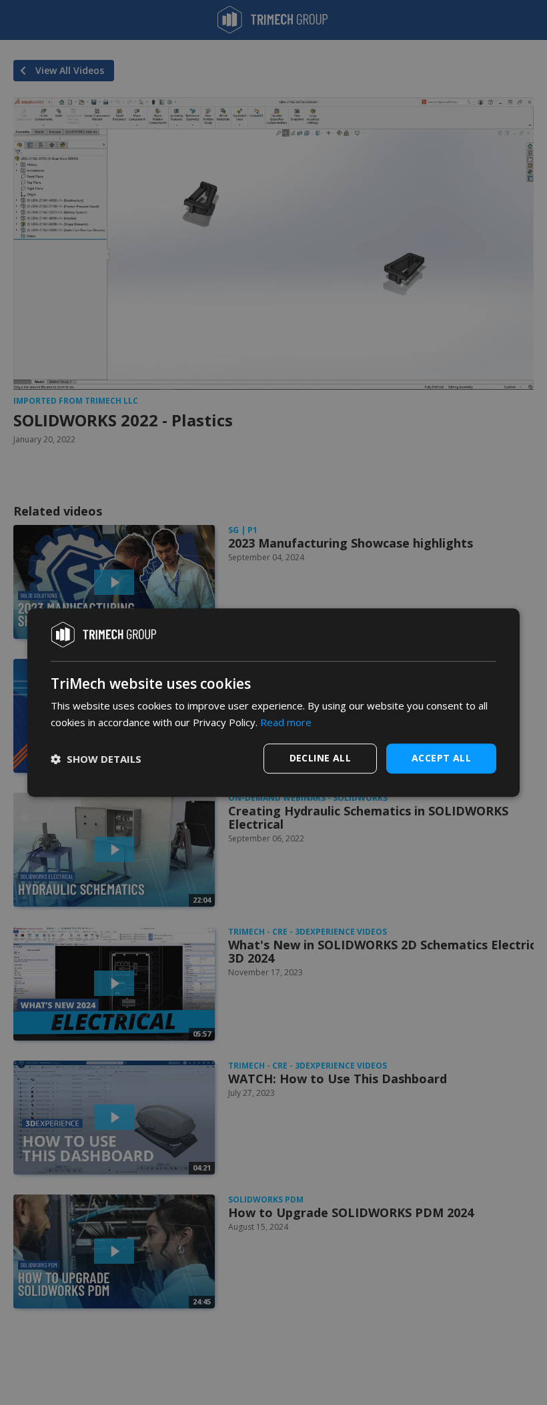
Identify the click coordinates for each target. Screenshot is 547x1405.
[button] (96, 758)
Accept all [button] (441, 757)
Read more (286, 722)
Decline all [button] (320, 757)
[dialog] (273, 702)
